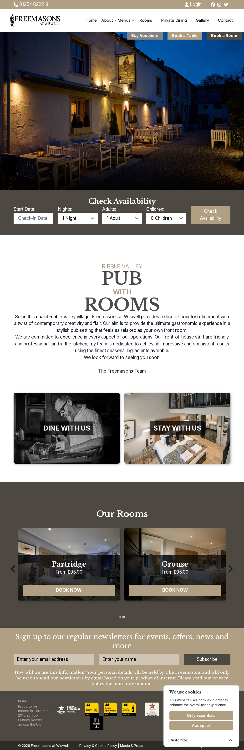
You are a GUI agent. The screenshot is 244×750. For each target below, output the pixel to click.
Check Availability (210, 215)
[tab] (120, 617)
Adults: (109, 209)
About (107, 20)
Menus (123, 20)
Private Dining (174, 20)
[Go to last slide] (13, 568)
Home (91, 20)
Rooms (145, 20)
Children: (155, 209)
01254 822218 (33, 4)
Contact (225, 20)
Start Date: (24, 209)
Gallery (202, 20)
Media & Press (131, 746)
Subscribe (207, 659)
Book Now (69, 590)
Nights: (65, 209)
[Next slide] (230, 568)
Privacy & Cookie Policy (98, 746)
